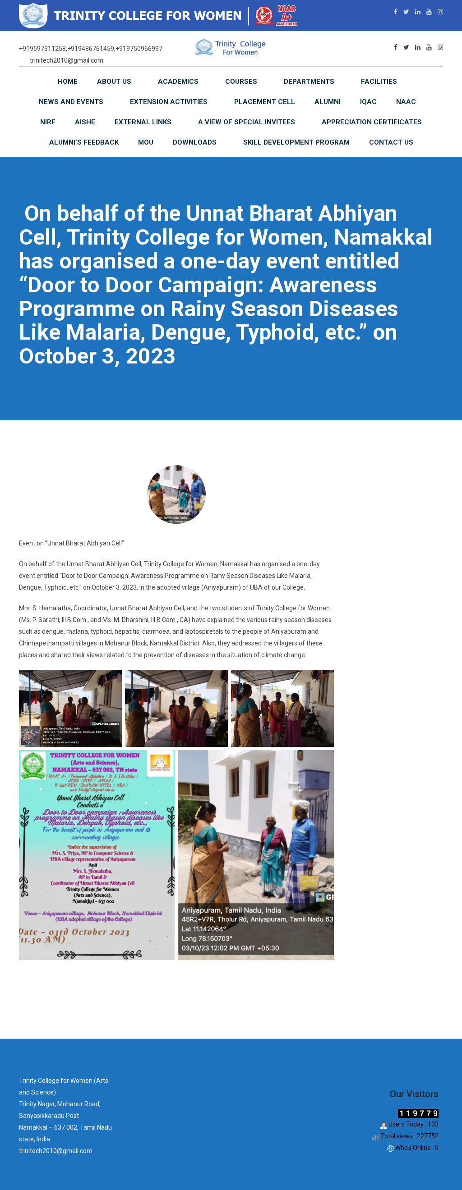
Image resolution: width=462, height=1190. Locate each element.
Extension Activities (169, 102)
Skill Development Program (296, 142)
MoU (145, 142)
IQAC (368, 102)
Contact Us (391, 142)
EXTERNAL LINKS (143, 122)
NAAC (406, 102)
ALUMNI (327, 102)
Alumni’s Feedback (84, 142)
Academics (178, 81)
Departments (309, 81)
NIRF (47, 122)
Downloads (195, 142)
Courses (241, 81)
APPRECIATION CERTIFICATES (372, 122)
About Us (114, 81)
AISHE (85, 122)
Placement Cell (264, 102)
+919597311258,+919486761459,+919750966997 (90, 48)
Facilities (379, 81)
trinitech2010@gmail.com (66, 60)
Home (68, 81)
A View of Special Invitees (246, 122)
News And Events (71, 102)
